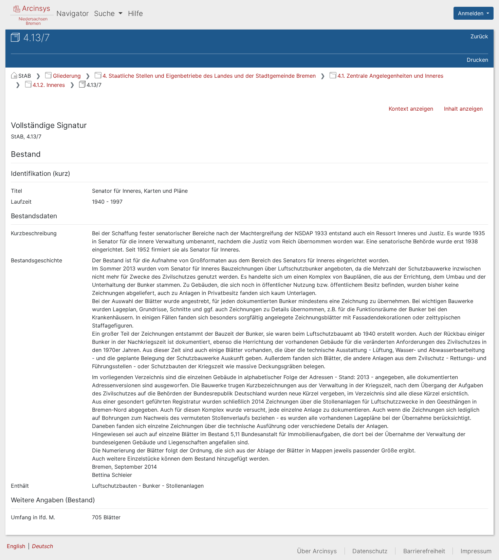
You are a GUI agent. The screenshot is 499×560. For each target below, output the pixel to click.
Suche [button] (105, 13)
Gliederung (66, 75)
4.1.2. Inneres (49, 84)
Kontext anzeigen (411, 108)
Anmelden (471, 13)
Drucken (477, 59)
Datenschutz (370, 551)
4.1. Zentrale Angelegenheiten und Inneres (390, 75)
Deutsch (42, 546)
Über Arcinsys (317, 551)
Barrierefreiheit (424, 551)
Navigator (72, 13)
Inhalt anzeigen (463, 108)
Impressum (476, 551)
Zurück (479, 36)
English (16, 546)
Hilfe (135, 13)
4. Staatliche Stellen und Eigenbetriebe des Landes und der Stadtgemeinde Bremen (209, 75)
